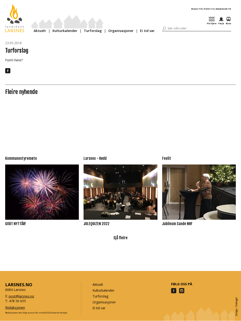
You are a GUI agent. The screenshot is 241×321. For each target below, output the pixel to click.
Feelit (166, 158)
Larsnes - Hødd (95, 158)
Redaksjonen (15, 307)
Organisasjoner (120, 30)
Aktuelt (40, 30)
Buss (228, 23)
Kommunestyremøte (21, 158)
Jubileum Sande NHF (177, 223)
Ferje (221, 23)
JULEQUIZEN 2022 (96, 223)
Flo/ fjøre (212, 23)
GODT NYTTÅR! (15, 223)
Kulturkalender (64, 30)
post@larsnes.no (21, 296)
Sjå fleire (120, 237)
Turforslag (93, 30)
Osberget (236, 302)
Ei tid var (147, 30)
